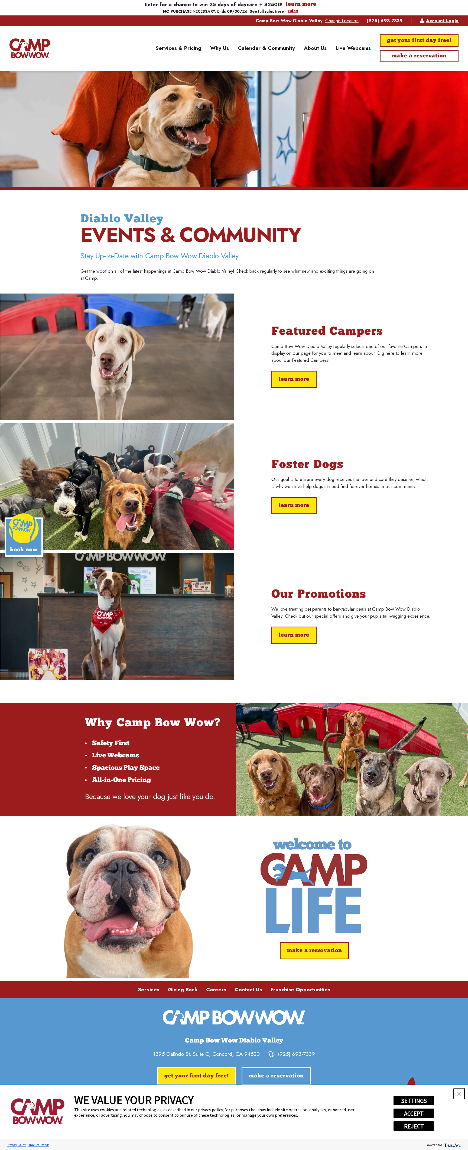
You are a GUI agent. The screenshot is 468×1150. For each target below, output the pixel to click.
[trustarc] (452, 1144)
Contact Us (248, 989)
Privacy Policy (16, 1145)
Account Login (442, 20)
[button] (459, 1093)
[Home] (29, 48)
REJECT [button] (414, 1126)
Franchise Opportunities (300, 989)
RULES (293, 11)
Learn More (294, 379)
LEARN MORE (301, 4)
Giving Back (182, 989)
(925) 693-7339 (385, 20)
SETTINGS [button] (414, 1101)
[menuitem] (178, 48)
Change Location (342, 20)
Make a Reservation (419, 56)
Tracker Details (38, 1145)
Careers (216, 989)
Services (148, 989)
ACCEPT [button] (414, 1113)
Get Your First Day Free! (419, 40)
